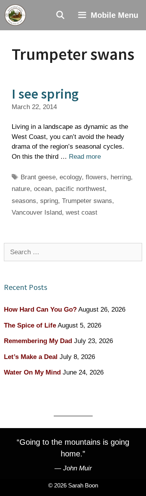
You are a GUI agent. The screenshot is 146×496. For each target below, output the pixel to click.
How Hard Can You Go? (40, 309)
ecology (71, 177)
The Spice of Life (30, 325)
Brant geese (38, 177)
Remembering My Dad (38, 341)
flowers (96, 177)
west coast (81, 212)
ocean (42, 189)
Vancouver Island (37, 212)
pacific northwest (80, 189)
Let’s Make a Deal (31, 357)
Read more (85, 156)
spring (49, 201)
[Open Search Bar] (61, 15)
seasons (24, 201)
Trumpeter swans (87, 201)
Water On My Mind (32, 372)
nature (21, 189)
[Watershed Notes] (15, 15)
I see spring (45, 93)
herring (121, 177)
